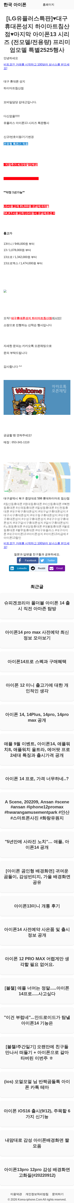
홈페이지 (48, 4)
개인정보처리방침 (37, 1194)
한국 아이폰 (15, 4)
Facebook (30, 560)
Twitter (51, 560)
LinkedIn (22, 568)
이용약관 (16, 1194)
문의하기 (58, 1194)
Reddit (41, 568)
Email (59, 568)
